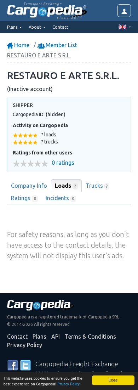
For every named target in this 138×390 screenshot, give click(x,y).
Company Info (29, 185)
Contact (60, 27)
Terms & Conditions (90, 336)
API (55, 336)
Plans (39, 336)
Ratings (23, 198)
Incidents (60, 198)
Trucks (97, 185)
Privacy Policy (68, 383)
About (35, 27)
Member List (60, 45)
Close (113, 380)
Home (21, 45)
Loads (65, 185)
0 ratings (63, 163)
